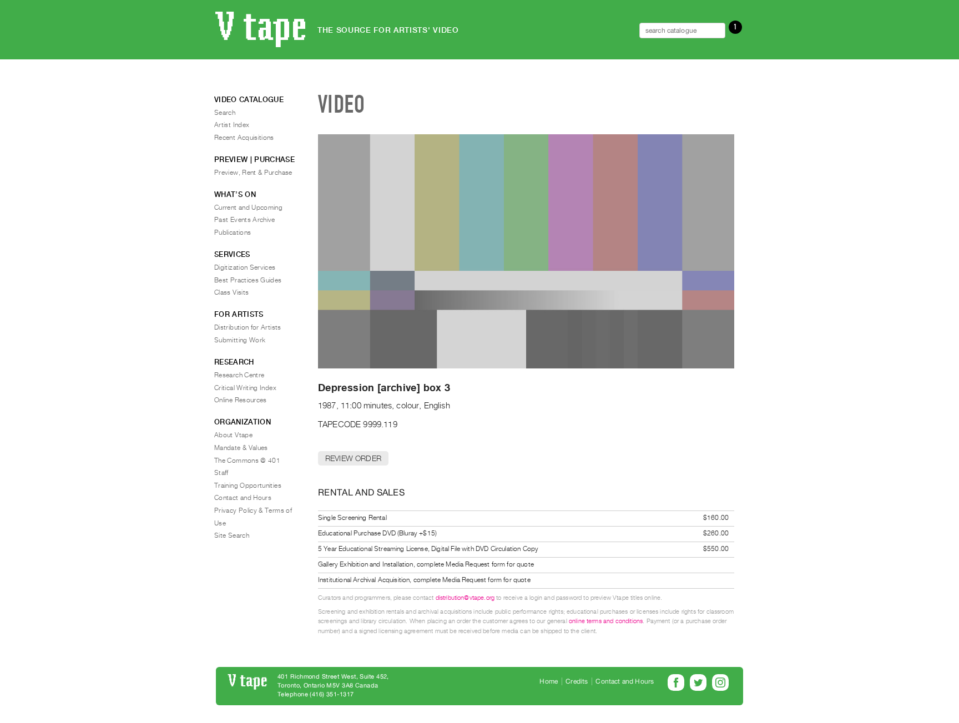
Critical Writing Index (245, 388)
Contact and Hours (242, 498)
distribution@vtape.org (465, 597)
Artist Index (231, 125)
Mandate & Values (241, 448)
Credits (577, 681)
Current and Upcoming (248, 207)
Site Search (231, 535)
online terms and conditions (606, 621)
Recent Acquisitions (244, 137)
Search (224, 113)
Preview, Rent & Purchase (253, 172)
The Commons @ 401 (247, 460)
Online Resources (240, 400)
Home (548, 681)
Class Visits (231, 292)
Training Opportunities (247, 485)
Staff (221, 473)
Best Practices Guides (248, 280)
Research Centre (239, 375)
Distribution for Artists (247, 327)
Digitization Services (245, 267)
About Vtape (233, 435)
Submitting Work (239, 340)
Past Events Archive (244, 220)
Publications (232, 232)
